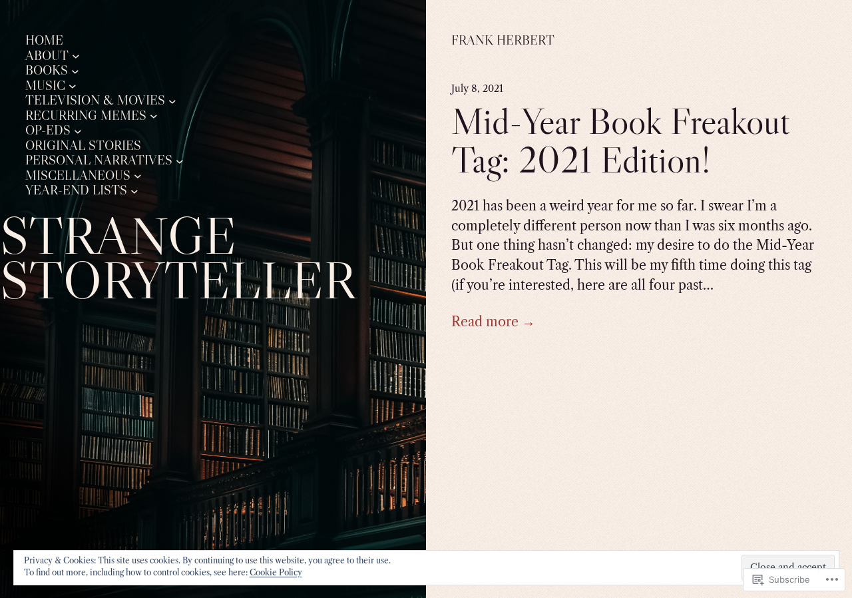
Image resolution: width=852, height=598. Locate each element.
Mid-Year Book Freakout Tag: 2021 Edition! (620, 140)
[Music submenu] (73, 86)
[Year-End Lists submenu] (134, 190)
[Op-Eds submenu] (78, 131)
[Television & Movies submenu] (172, 101)
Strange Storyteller (177, 257)
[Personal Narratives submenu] (180, 160)
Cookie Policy (276, 572)
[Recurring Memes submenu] (154, 116)
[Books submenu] (75, 71)
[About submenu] (76, 56)
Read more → (493, 322)
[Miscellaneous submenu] (138, 176)
